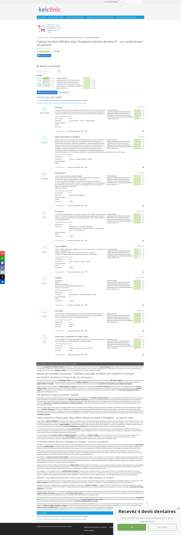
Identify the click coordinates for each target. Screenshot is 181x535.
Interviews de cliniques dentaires (75, 17)
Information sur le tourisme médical (126, 17)
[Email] (2, 272)
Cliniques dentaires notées (56, 17)
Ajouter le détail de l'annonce (48, 92)
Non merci (162, 527)
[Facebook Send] (2, 262)
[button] (147, 511)
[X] (2, 277)
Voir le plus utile (64, 92)
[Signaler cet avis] (143, 131)
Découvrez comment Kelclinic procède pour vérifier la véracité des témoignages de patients (62, 103)
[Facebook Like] (2, 267)
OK (131, 527)
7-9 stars (39, 80)
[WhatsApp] (2, 258)
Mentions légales (89, 530)
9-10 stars (39, 78)
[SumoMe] (2, 281)
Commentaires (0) (60, 131)
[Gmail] (2, 253)
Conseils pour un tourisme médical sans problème (100, 17)
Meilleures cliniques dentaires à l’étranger (95, 527)
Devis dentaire (42, 17)
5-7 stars (39, 82)
